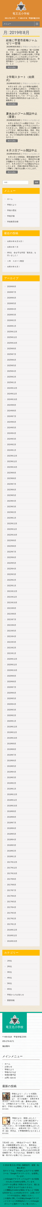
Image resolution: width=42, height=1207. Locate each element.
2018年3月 (11, 845)
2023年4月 (11, 501)
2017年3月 (11, 913)
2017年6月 (11, 896)
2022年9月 (11, 540)
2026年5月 (11, 303)
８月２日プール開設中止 (21, 150)
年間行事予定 (10, 1075)
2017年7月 (11, 890)
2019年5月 (11, 766)
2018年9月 (11, 811)
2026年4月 (11, 309)
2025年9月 (11, 349)
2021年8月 (11, 614)
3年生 (9, 972)
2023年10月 (12, 467)
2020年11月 (12, 665)
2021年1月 (11, 653)
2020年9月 (11, 676)
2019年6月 (11, 761)
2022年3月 (11, 574)
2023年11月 (12, 461)
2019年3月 (11, 777)
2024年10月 (12, 399)
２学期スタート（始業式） (20, 78)
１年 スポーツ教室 (15, 261)
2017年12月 (12, 862)
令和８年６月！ (13, 267)
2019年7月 (11, 755)
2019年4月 (11, 772)
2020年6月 (11, 693)
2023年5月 (11, 495)
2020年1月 (11, 721)
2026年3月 (11, 315)
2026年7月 (11, 292)
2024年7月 (11, 416)
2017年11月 (12, 868)
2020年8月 (11, 682)
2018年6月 (11, 828)
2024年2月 (11, 444)
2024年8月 (11, 411)
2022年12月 (12, 523)
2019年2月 (11, 783)
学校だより (11, 205)
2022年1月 (11, 586)
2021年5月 (11, 631)
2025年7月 (11, 354)
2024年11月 (12, 394)
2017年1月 (11, 924)
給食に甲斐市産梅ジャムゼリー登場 (21, 42)
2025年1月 (11, 382)
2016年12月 (12, 930)
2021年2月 (11, 648)
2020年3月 (11, 710)
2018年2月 (11, 851)
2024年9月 (11, 405)
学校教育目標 (12, 222)
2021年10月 (12, 603)
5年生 (9, 983)
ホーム (10, 199)
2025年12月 (12, 332)
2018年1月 (11, 856)
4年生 (9, 978)
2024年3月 (11, 439)
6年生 (9, 989)
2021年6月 (11, 625)
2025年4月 (11, 371)
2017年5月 (11, 902)
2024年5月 (11, 428)
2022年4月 (11, 569)
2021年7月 (11, 619)
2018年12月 (12, 794)
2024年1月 (11, 450)
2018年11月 (12, 800)
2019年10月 (12, 738)
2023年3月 (11, 507)
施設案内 (6, 1046)
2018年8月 (11, 817)
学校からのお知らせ (31, 47)
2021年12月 (12, 591)
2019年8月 (11, 749)
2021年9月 (11, 608)
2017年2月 (11, 919)
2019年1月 (11, 789)
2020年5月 (11, 698)
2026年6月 (11, 298)
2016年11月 (12, 935)
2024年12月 (12, 388)
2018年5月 (11, 834)
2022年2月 (11, 580)
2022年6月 (11, 557)
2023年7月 (11, 484)
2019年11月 (12, 732)
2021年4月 (11, 636)
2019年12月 (12, 727)
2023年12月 (12, 456)
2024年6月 (11, 422)
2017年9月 (11, 879)
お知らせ (8, 1067)
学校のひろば (10, 1072)
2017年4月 (11, 907)
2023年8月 (11, 478)
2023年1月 (11, 518)
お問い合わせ (10, 1078)
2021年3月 (11, 642)
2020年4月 (11, 704)
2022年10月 (12, 535)
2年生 (9, 966)
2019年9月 (11, 744)
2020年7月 (11, 687)
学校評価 (11, 216)
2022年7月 (11, 552)
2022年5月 (11, 563)
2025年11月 (12, 337)
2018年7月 (11, 823)
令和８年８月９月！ (15, 241)
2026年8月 (11, 286)
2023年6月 (11, 490)
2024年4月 (11, 433)
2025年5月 (11, 365)
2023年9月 (11, 473)
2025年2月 (11, 377)
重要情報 (11, 1000)
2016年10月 (12, 941)
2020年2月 (11, 715)
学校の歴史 (11, 210)
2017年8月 (11, 885)
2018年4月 (11, 840)
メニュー (7, 24)
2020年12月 (12, 659)
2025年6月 (11, 360)
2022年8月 (11, 546)
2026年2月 (11, 320)
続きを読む (12, 67)
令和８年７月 (12, 247)
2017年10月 (12, 873)
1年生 (9, 961)
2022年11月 (12, 529)
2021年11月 (12, 597)
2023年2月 (11, 512)
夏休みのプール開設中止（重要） (21, 115)
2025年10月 (12, 343)
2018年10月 (12, 806)
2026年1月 (11, 326)
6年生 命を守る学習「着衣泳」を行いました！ (21, 254)
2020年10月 (12, 670)
